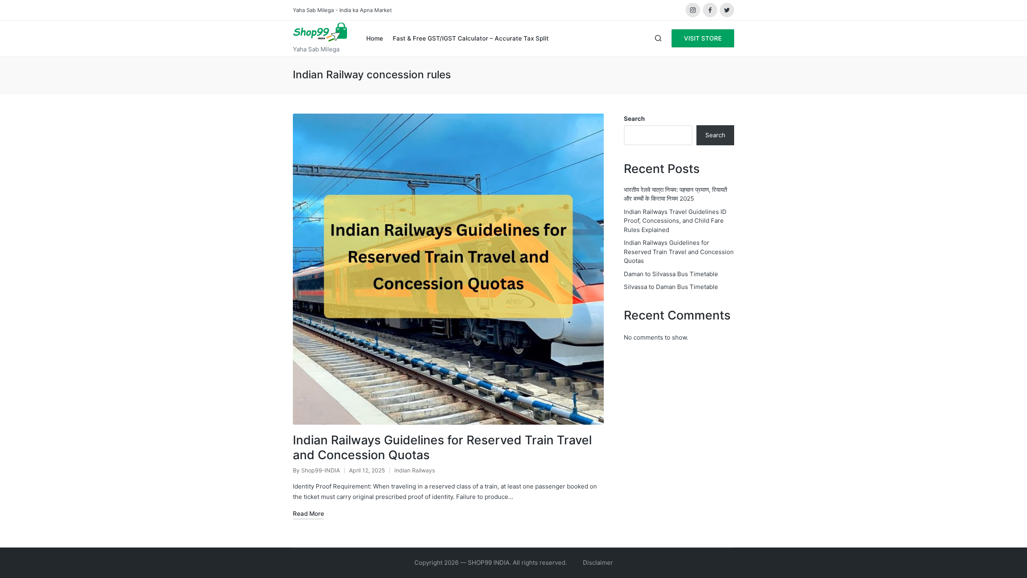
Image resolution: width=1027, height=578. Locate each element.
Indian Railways (414, 470)
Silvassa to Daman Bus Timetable (671, 287)
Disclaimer (598, 562)
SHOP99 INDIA (488, 562)
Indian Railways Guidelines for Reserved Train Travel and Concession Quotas (679, 252)
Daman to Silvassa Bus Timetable (671, 274)
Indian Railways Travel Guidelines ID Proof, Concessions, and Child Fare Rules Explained (675, 221)
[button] (703, 38)
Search (634, 118)
